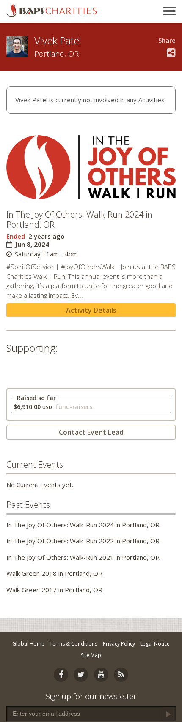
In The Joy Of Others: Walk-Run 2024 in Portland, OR (83, 524)
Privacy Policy (119, 643)
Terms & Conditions (73, 643)
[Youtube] (101, 675)
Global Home (28, 643)
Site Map (91, 655)
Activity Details (91, 310)
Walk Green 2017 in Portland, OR (54, 590)
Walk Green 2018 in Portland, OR (54, 573)
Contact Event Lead (91, 432)
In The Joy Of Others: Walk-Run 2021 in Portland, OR (83, 557)
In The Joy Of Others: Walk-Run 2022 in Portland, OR (83, 541)
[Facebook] (61, 675)
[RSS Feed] (121, 675)
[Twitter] (81, 675)
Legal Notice (155, 643)
